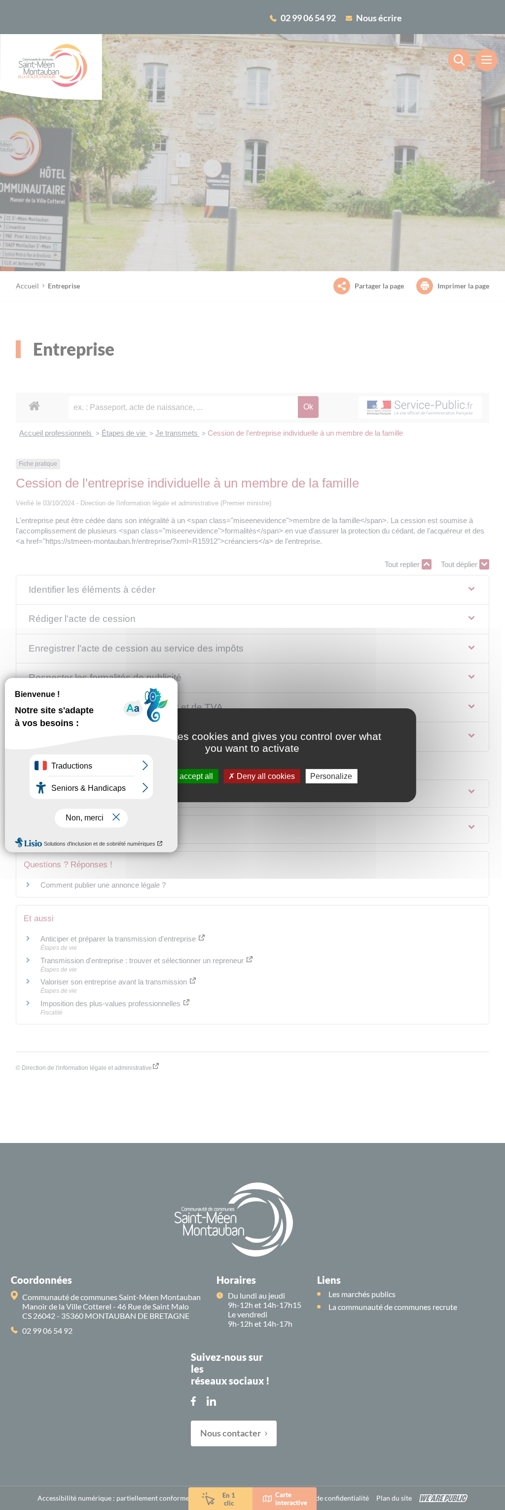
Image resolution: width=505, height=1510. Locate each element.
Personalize (331, 776)
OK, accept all (187, 776)
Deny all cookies (265, 776)
